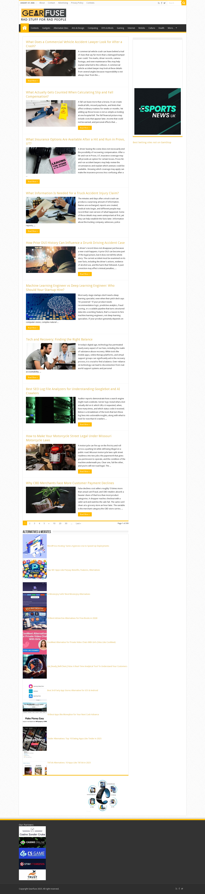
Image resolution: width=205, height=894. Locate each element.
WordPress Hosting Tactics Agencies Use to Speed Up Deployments (78, 546)
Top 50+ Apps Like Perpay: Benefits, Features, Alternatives (73, 570)
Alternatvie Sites (61, 28)
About (42, 3)
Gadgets (46, 28)
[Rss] (159, 3)
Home (24, 27)
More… (171, 28)
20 (60, 523)
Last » (78, 523)
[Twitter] (164, 3)
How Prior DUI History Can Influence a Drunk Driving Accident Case (75, 243)
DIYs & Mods (107, 28)
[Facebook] (162, 3)
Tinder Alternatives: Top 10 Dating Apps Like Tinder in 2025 (74, 738)
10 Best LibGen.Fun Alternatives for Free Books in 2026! (72, 618)
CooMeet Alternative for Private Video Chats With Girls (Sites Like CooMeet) (81, 642)
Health (161, 28)
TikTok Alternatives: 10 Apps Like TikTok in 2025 (69, 762)
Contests (90, 3)
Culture (151, 28)
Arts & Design (78, 28)
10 (54, 523)
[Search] (183, 2)
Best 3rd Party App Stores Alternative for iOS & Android (72, 690)
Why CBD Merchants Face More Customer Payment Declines (70, 483)
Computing (93, 28)
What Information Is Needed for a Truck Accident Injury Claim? (72, 193)
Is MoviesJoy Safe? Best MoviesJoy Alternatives (68, 594)
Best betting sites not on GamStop (152, 142)
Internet (131, 28)
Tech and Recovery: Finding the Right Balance (59, 339)
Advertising (63, 3)
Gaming (120, 28)
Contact (51, 3)
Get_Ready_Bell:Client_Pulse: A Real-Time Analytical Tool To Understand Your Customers (87, 666)
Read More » (33, 81)
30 (66, 523)
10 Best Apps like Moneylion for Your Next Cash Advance (73, 714)
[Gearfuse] (43, 14)
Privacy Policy (77, 3)
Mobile (142, 28)
